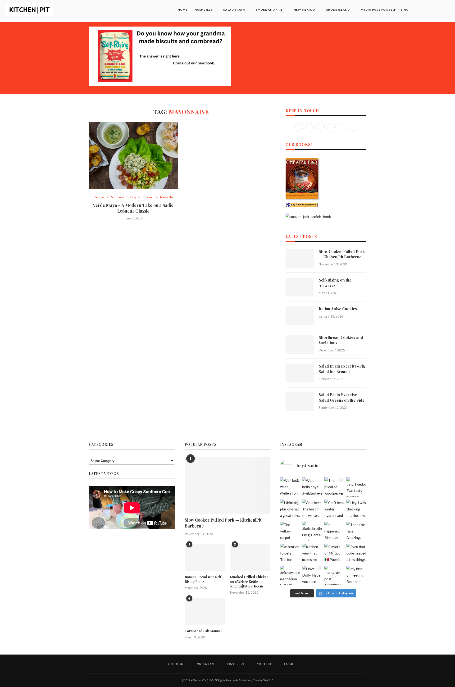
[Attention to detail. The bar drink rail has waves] (290, 553)
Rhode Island (338, 9)
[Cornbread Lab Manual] (205, 611)
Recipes (99, 197)
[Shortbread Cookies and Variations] (300, 344)
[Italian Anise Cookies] (300, 315)
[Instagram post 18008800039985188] (334, 575)
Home (182, 9)
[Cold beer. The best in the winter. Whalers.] (312, 509)
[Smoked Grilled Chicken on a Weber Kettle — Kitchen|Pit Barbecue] (250, 557)
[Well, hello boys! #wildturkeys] (312, 487)
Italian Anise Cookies (338, 308)
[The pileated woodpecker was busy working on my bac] (334, 487)
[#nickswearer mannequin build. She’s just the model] (290, 575)
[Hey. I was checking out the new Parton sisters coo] (356, 509)
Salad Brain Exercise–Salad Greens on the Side (341, 397)
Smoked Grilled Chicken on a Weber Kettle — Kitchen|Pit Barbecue (249, 581)
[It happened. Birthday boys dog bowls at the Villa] (334, 531)
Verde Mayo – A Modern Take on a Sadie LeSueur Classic (133, 208)
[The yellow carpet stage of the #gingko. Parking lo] (290, 531)
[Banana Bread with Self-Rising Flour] (205, 557)
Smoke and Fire (269, 9)
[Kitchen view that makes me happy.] (312, 553)
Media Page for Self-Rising (385, 9)
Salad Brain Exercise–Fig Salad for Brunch (342, 369)
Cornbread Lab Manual (203, 631)
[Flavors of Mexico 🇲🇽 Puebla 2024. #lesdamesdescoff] (334, 553)
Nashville (203, 9)
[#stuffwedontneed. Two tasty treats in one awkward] (356, 487)
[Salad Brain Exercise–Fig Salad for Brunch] (300, 373)
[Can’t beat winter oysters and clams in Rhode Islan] (334, 509)
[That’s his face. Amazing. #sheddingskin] (356, 531)
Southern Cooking (123, 197)
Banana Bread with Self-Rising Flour (204, 579)
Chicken (148, 197)
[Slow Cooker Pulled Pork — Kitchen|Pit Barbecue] (300, 258)
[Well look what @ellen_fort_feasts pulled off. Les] (290, 487)
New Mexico (304, 9)
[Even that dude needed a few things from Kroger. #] (356, 553)
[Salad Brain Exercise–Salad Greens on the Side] (300, 401)
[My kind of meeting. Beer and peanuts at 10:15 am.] (356, 575)
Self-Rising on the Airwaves (335, 283)
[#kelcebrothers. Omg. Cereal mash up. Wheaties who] (312, 531)
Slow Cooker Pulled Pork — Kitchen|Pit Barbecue (342, 254)
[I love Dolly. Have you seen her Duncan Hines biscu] (312, 575)
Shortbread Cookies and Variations (341, 340)
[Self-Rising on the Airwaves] (300, 287)
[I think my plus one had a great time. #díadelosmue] (290, 509)
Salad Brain (234, 9)
